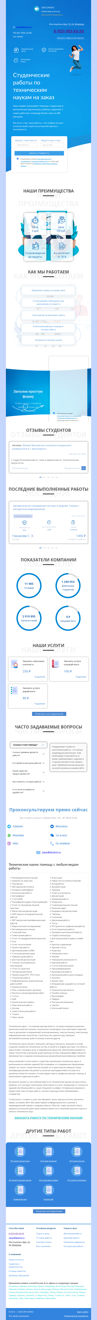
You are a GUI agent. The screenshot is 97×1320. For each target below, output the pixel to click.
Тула (73, 1295)
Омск (36, 1292)
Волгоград (61, 1286)
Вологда (70, 1286)
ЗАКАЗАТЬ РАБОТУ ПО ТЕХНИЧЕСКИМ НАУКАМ (48, 1118)
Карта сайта (82, 1312)
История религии (48, 1161)
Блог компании (43, 1246)
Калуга (37, 1289)
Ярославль (51, 1298)
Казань (29, 1289)
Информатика (20, 1199)
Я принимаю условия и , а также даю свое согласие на (40, 162)
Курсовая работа (71, 1238)
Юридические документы (76, 1316)
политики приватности (40, 161)
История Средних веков (20, 1180)
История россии (77, 1161)
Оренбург (44, 1292)
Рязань (82, 1292)
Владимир (50, 1286)
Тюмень (81, 1295)
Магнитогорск (66, 1289)
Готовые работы (44, 1238)
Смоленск (30, 1295)
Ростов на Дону (71, 1292)
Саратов (21, 1295)
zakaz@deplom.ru (24, 27)
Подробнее (40, 676)
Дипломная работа (72, 1233)
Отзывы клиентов (17, 1271)
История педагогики (20, 1161)
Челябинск (40, 1298)
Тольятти (59, 1295)
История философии (48, 1180)
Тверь (51, 1295)
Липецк (55, 1289)
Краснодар (46, 1289)
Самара (12, 1295)
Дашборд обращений (19, 1275)
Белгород (32, 1286)
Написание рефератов (74, 1242)
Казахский (48, 1199)
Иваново (13, 1289)
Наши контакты (16, 1259)
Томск (68, 1295)
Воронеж (79, 1286)
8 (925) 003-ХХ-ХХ (69, 31)
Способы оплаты (44, 1242)
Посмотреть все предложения (49, 714)
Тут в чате (61, 835)
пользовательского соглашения (69, 416)
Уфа (21, 1298)
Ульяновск (14, 1298)
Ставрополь (41, 1295)
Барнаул (23, 1286)
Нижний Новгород (24, 1292)
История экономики (77, 1180)
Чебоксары (29, 1298)
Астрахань (13, 1286)
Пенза (52, 1292)
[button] (40, 477)
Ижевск (21, 1289)
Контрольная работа (73, 1246)
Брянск (41, 1286)
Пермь (59, 1292)
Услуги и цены (42, 1233)
